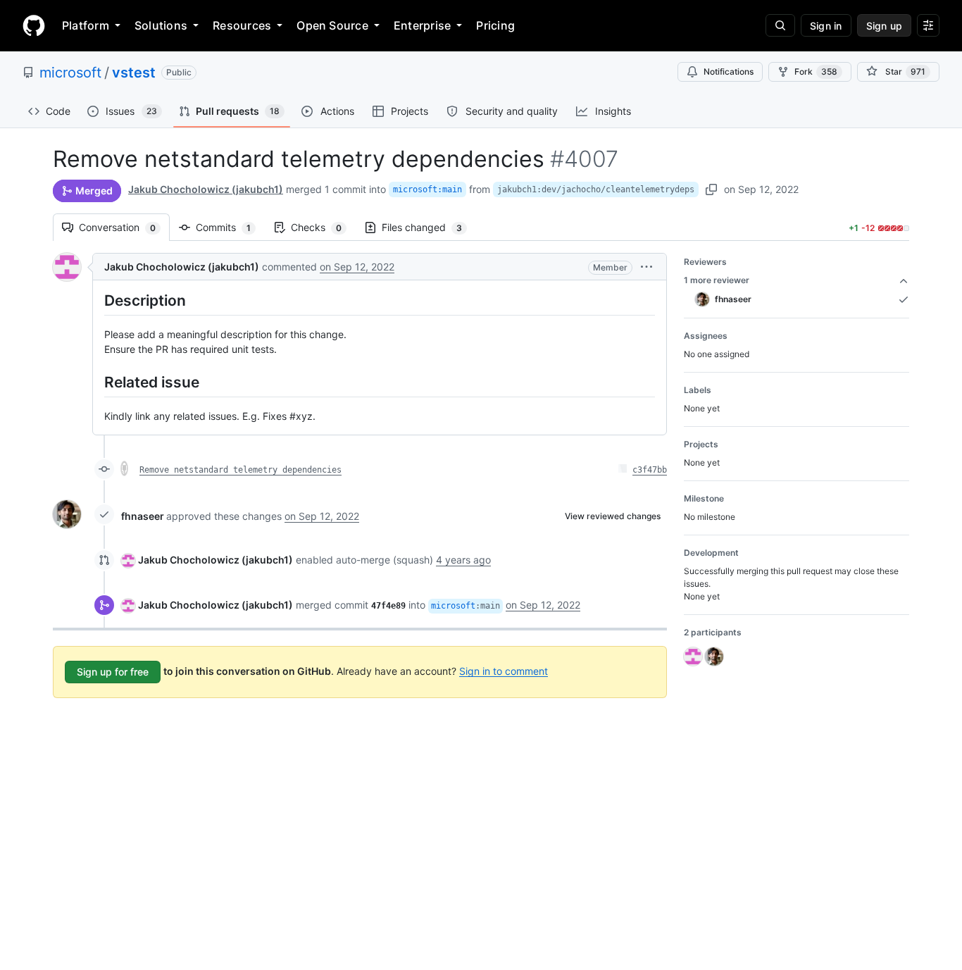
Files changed (429, 227)
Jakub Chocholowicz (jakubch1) (205, 189)
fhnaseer (142, 516)
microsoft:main (427, 189)
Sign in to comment (503, 670)
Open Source (332, 25)
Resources (242, 25)
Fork (815, 71)
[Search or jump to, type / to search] (780, 25)
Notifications (729, 71)
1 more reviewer (716, 280)
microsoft (70, 72)
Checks (323, 227)
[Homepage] (34, 25)
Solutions (161, 25)
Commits (230, 227)
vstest (134, 72)
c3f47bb (649, 470)
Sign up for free (113, 672)
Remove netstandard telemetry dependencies (240, 470)
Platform (85, 25)
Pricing (495, 25)
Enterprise (422, 25)
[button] (646, 267)
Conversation (124, 227)
